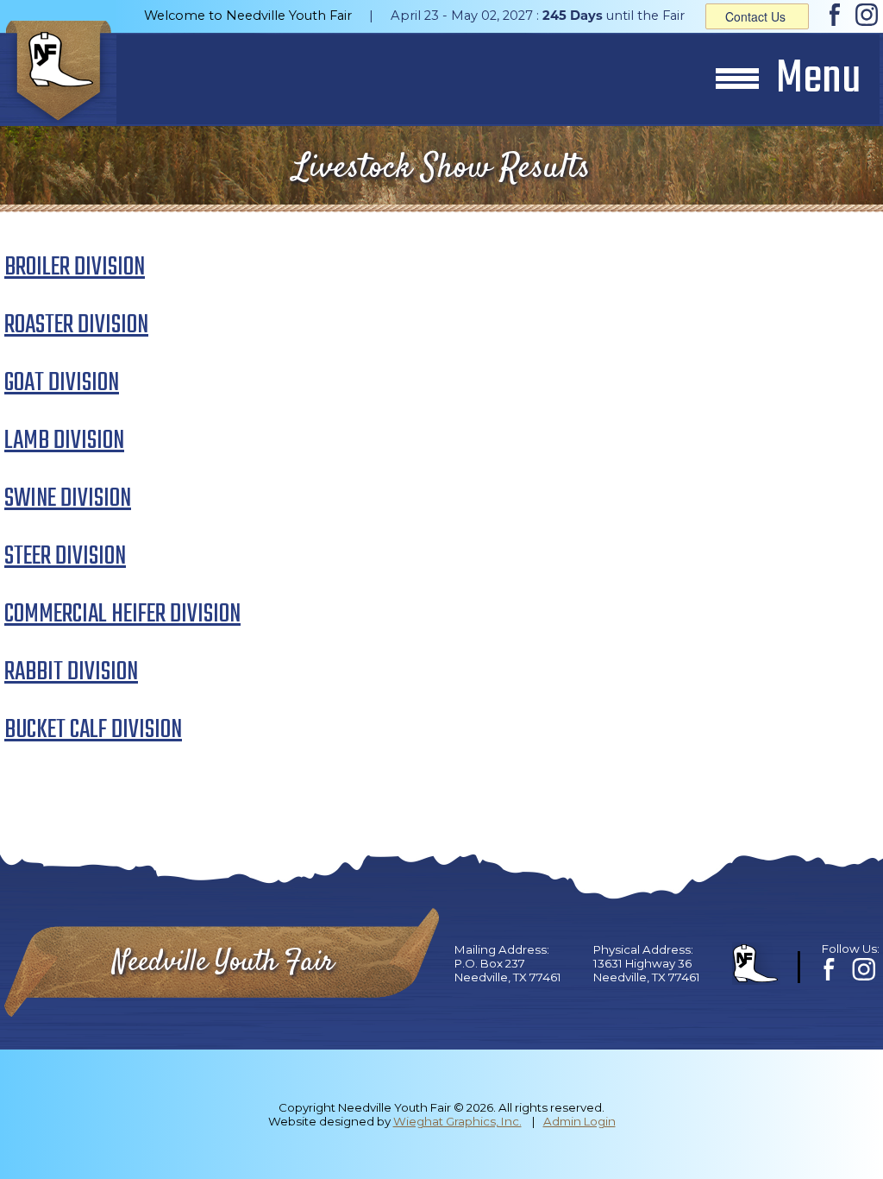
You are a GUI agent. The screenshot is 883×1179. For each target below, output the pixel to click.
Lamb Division (64, 441)
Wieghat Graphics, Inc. (457, 1121)
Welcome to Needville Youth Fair (248, 15)
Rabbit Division (71, 672)
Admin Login (579, 1121)
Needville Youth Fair (223, 963)
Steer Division (65, 557)
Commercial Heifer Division (122, 614)
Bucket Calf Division (93, 730)
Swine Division (67, 499)
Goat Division (61, 383)
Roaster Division (76, 325)
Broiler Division (74, 267)
